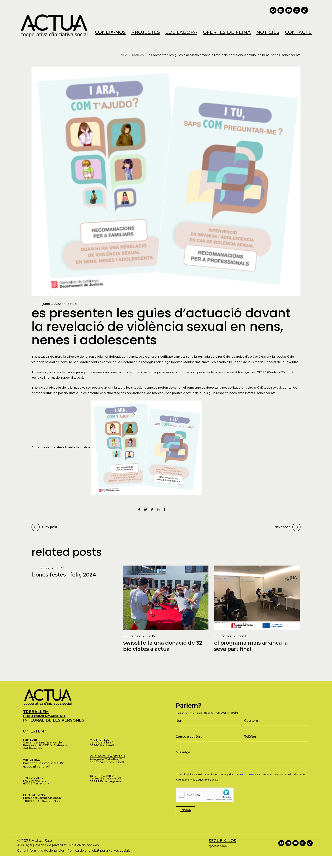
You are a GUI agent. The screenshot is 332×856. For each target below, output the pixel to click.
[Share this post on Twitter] (145, 510)
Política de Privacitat (250, 774)
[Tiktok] (304, 10)
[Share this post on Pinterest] (151, 510)
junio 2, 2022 (51, 303)
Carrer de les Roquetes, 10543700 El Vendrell (44, 763)
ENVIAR (185, 810)
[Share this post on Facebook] (139, 510)
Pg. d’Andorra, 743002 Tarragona (36, 780)
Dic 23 (60, 568)
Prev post (49, 527)
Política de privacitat (51, 845)
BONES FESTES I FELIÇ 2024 (64, 575)
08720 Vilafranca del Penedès (45, 746)
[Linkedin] (280, 10)
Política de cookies (84, 845)
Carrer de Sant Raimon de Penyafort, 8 (42, 742)
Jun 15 (151, 636)
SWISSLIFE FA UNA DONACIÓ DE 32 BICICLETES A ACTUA (162, 646)
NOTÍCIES (138, 55)
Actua (72, 303)
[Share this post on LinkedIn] (158, 510)
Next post (282, 527)
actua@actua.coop (47, 798)
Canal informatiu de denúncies (41, 850)
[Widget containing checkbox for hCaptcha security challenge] (205, 795)
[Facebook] (273, 10)
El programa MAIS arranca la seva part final (251, 646)
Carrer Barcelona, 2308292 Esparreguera (105, 778)
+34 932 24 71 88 (48, 801)
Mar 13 (242, 636)
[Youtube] (288, 10)
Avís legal (24, 845)
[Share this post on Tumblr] (164, 510)
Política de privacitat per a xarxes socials (98, 850)
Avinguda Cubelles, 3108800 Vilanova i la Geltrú (109, 759)
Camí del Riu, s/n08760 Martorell (102, 742)
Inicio (123, 55)
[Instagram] (296, 10)
